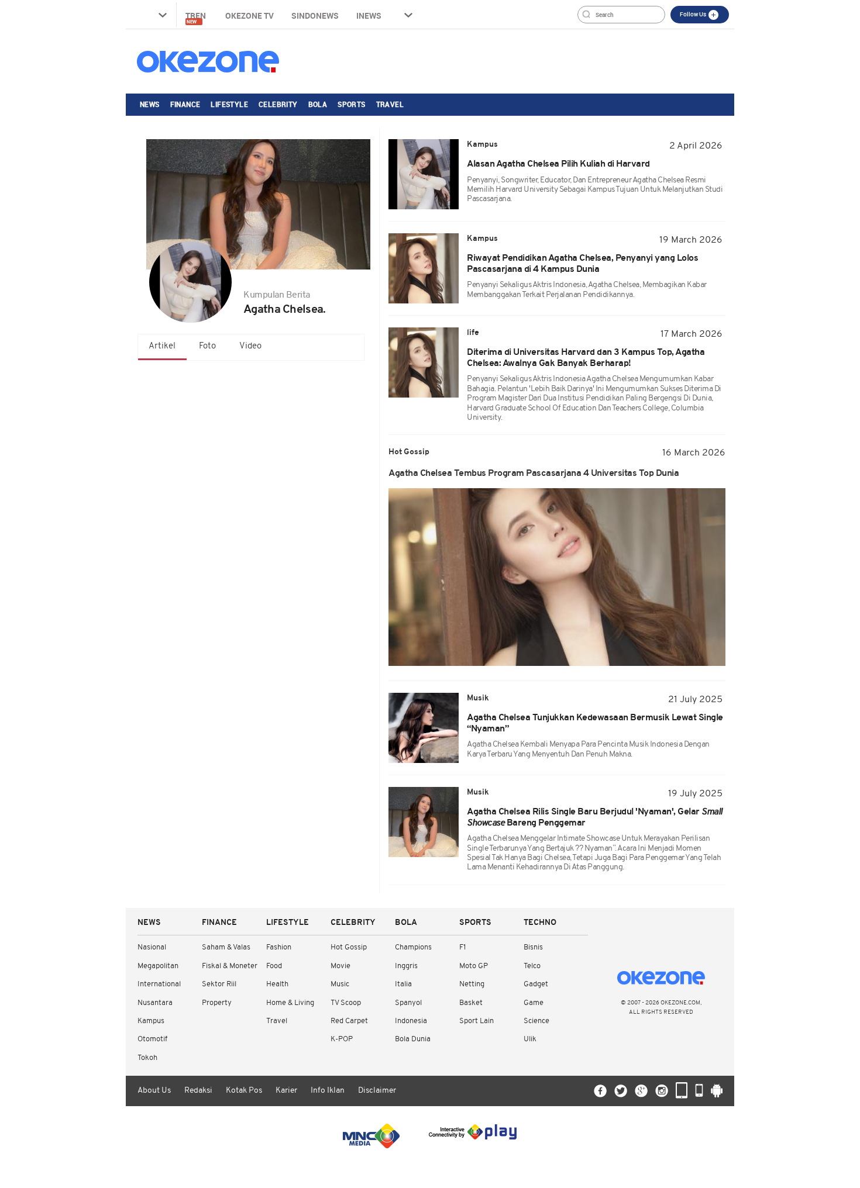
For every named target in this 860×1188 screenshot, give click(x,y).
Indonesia (411, 1021)
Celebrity (278, 104)
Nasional (151, 947)
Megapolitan (157, 966)
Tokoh (147, 1058)
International (159, 984)
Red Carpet (349, 1021)
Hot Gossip (349, 947)
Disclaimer (377, 1090)
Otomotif (152, 1039)
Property (217, 1003)
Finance (185, 104)
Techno (540, 922)
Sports (351, 104)
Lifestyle (229, 104)
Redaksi (198, 1090)
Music (340, 984)
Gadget (536, 984)
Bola (318, 104)
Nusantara (155, 1003)
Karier (286, 1090)
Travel (390, 104)
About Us (154, 1090)
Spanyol (408, 1003)
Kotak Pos (244, 1090)
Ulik (530, 1039)
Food (274, 966)
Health (277, 984)
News (150, 104)
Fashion (278, 947)
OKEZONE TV (249, 15)
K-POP (342, 1039)
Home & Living (290, 1003)
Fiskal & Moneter (229, 966)
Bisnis (533, 947)
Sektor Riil (219, 984)
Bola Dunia (413, 1039)
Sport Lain (476, 1021)
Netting (471, 984)
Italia (403, 984)
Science (536, 1021)
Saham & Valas (226, 947)
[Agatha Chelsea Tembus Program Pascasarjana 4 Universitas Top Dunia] (556, 577)
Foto (207, 346)
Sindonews (315, 15)
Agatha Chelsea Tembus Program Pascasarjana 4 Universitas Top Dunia (533, 473)
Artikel (162, 346)
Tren (196, 17)
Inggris (406, 966)
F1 (462, 947)
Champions (413, 947)
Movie (340, 966)
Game (533, 1003)
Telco (532, 966)
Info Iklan (328, 1090)
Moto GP (473, 966)
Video (250, 346)
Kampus (150, 1021)
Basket (471, 1003)
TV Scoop (346, 1003)
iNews (368, 15)
